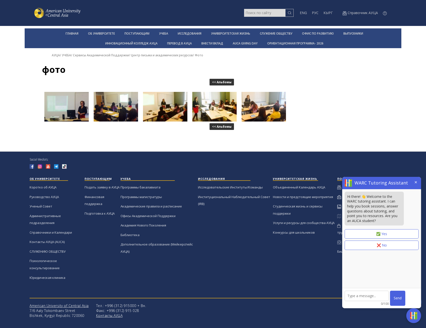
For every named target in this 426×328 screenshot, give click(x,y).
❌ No (382, 245)
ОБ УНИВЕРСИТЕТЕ (101, 33)
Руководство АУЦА (44, 197)
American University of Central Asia (59, 305)
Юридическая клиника (47, 277)
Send (398, 298)
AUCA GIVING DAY (245, 43)
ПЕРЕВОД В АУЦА (179, 43)
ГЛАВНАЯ (72, 33)
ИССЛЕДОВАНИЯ (189, 33)
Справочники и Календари (51, 232)
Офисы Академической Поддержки (148, 216)
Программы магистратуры (141, 197)
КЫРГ (328, 12)
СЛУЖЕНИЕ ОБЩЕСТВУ (276, 33)
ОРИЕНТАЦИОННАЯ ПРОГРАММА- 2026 (295, 43)
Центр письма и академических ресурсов (162, 55)
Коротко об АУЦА (43, 187)
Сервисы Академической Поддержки (101, 55)
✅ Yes (381, 233)
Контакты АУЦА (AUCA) (47, 242)
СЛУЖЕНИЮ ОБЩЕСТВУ (48, 251)
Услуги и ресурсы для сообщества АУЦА (304, 223)
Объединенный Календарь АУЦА (299, 187)
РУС (315, 12)
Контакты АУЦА (109, 315)
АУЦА (56, 55)
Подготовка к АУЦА (100, 213)
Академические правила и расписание (151, 206)
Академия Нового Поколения (143, 225)
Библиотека (130, 235)
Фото (199, 55)
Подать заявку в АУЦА (102, 187)
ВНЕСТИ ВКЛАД (212, 43)
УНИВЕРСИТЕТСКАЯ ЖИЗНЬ (230, 33)
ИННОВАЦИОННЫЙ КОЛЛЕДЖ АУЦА (131, 43)
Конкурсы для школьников (294, 232)
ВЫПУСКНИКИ (353, 33)
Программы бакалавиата (140, 187)
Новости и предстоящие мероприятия (303, 197)
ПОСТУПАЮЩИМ (136, 33)
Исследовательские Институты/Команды (230, 187)
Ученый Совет (41, 206)
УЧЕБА (163, 33)
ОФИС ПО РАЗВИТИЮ (318, 33)
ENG (303, 12)
